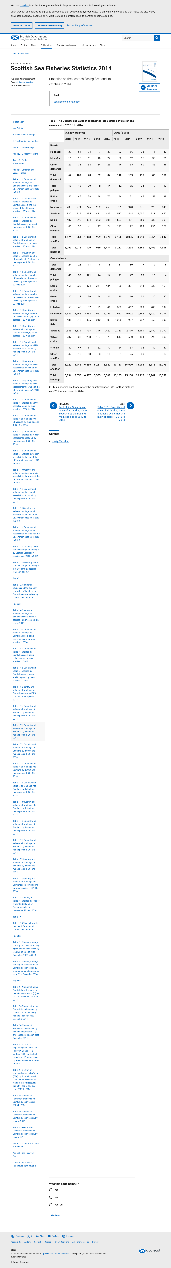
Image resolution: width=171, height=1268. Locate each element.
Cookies (47, 1242)
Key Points (18, 128)
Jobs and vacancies (80, 1242)
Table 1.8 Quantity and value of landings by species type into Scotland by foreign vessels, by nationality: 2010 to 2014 (26, 904)
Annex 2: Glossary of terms (25, 154)
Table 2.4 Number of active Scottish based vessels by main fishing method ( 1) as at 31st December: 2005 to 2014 (26, 993)
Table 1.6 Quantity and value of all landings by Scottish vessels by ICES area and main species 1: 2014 (24, 693)
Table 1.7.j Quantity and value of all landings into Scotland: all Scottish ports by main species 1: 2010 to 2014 (25, 885)
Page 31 (17, 578)
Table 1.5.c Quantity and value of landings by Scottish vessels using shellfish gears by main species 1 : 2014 (24, 674)
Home (13, 53)
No (56, 1197)
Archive (27, 1242)
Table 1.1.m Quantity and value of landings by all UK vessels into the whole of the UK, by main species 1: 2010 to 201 (26, 387)
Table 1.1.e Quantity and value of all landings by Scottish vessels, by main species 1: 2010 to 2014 (25, 242)
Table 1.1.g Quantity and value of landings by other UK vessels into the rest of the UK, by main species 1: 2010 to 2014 (25, 278)
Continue (55, 1215)
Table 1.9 (17, 917)
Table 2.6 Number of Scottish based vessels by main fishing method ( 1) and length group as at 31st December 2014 (26, 1031)
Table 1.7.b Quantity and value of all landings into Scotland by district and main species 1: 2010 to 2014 (24, 731)
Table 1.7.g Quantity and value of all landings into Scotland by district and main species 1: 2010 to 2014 (24, 827)
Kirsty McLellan (60, 441)
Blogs (102, 45)
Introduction (18, 122)
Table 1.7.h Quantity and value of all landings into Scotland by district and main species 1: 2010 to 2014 (24, 846)
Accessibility (16, 1242)
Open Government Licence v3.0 (56, 1253)
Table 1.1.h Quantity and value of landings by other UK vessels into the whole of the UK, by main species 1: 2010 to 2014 (26, 297)
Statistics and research (67, 45)
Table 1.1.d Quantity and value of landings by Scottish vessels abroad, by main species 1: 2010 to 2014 (25, 224)
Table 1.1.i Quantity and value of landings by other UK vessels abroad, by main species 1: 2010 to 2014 (26, 315)
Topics (24, 45)
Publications (46, 45)
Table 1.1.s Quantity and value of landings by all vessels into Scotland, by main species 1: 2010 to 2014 (24, 495)
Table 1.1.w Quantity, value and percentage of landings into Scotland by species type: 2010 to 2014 (26, 567)
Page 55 (17, 980)
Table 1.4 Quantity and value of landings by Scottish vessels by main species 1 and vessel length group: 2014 (26, 616)
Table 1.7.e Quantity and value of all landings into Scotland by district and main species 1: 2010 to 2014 (24, 789)
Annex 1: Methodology (23, 147)
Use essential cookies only (49, 25)
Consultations (89, 45)
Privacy (95, 1242)
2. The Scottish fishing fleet (25, 141)
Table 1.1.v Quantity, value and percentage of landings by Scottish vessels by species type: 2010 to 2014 (26, 551)
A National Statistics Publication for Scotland (24, 1164)
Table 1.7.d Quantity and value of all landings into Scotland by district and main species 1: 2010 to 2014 (24, 770)
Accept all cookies (21, 25)
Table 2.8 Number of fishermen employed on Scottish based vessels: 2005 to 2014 (24, 1100)
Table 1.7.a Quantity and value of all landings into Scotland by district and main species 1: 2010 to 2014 (24, 712)
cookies (24, 5)
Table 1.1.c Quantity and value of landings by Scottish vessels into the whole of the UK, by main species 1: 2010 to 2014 (24, 205)
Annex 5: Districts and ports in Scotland (26, 1145)
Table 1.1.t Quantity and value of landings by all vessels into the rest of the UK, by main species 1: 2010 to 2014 (26, 514)
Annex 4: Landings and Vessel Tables (23, 171)
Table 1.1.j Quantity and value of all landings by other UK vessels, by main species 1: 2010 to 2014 (25, 331)
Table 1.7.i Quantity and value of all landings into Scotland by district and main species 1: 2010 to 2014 (24, 865)
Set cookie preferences (80, 25)
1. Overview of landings (24, 134)
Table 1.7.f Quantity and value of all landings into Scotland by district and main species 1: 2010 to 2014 (24, 808)
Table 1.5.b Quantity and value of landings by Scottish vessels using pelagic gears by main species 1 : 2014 (24, 655)
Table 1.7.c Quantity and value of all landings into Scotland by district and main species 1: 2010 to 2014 (24, 750)
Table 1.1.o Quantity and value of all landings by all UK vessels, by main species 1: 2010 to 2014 (26, 420)
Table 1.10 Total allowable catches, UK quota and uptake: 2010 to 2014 (25, 926)
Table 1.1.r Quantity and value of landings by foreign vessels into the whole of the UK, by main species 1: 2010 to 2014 (26, 476)
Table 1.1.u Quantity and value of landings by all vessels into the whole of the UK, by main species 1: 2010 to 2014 (26, 533)
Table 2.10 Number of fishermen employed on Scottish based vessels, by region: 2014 (25, 1132)
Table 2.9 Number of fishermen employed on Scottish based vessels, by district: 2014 (25, 1116)
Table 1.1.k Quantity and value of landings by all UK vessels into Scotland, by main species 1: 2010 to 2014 (25, 348)
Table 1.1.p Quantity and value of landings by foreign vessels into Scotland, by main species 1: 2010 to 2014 (26, 438)
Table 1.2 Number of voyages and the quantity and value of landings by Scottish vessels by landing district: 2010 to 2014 (25, 591)
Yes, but (59, 1204)
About (13, 45)
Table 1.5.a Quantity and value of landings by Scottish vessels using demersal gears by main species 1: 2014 (24, 636)
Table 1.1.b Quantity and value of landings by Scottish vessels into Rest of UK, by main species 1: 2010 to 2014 (26, 185)
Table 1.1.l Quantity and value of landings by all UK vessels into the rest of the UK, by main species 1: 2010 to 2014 (26, 367)
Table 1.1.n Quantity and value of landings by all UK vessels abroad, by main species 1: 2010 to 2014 (25, 404)
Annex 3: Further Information (20, 162)
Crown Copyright (62, 1242)
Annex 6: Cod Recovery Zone (23, 1154)
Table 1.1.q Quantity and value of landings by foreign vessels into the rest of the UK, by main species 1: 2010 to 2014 (26, 457)
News (33, 45)
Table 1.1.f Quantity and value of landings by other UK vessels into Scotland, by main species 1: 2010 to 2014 (26, 259)
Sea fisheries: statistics (66, 101)
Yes (57, 1189)
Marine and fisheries (24, 82)
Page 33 (17, 604)
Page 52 (17, 936)
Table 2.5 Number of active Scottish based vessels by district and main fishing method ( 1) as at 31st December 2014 (25, 1012)
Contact (37, 1242)
